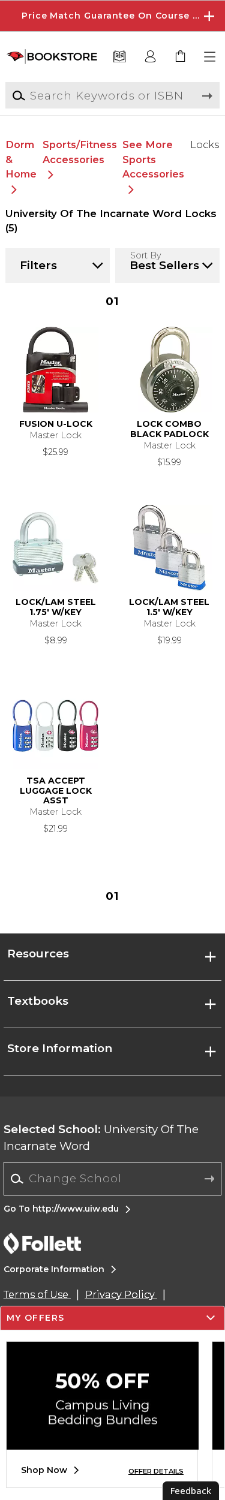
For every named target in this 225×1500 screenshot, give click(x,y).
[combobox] (112, 1178)
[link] (181, 57)
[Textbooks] (119, 57)
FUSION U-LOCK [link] (55, 424)
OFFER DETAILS (156, 1471)
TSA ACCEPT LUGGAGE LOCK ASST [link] (56, 791)
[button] (112, 16)
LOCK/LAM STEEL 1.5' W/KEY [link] (169, 607)
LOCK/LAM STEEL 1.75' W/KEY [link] (56, 607)
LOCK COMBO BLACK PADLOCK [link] (169, 429)
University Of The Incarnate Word (101, 1137)
